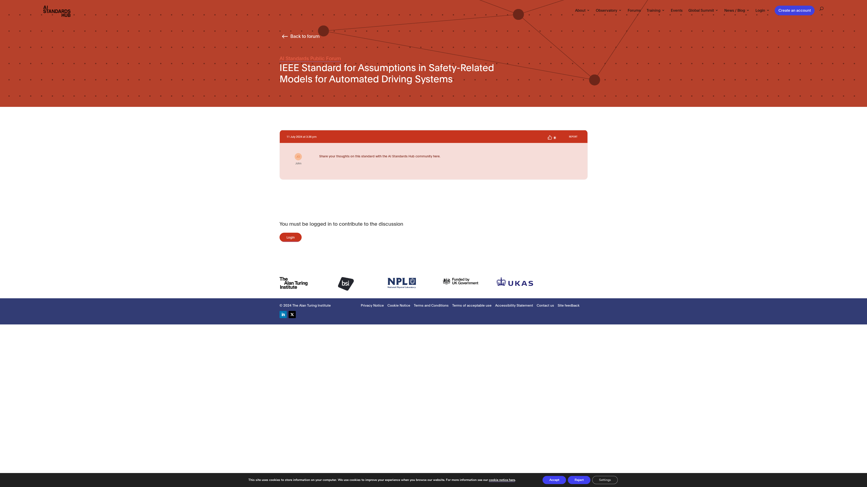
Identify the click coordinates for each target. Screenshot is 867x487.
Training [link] (653, 10)
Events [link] (677, 10)
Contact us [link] (545, 305)
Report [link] (573, 136)
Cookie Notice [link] (398, 305)
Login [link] (760, 10)
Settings (605, 480)
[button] (283, 314)
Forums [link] (634, 10)
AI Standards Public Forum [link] (310, 58)
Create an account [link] (794, 10)
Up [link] (550, 137)
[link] (56, 10)
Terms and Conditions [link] (431, 305)
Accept (554, 480)
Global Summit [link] (701, 10)
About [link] (580, 10)
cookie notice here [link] (502, 480)
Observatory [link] (606, 10)
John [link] (298, 160)
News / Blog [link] (734, 10)
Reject (579, 480)
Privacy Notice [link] (372, 305)
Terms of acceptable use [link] (472, 305)
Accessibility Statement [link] (514, 305)
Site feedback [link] (569, 305)
